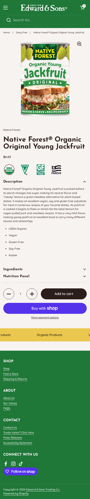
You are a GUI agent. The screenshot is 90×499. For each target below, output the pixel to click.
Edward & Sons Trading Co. (43, 489)
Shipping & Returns (15, 378)
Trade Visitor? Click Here (18, 432)
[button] (82, 7)
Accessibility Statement (17, 442)
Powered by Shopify (15, 493)
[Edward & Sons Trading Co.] (44, 7)
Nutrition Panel (16, 276)
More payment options (45, 317)
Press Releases (12, 437)
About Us (9, 398)
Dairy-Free (21, 32)
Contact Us (10, 427)
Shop (6, 368)
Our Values (10, 403)
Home (6, 32)
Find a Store (10, 373)
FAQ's (6, 408)
